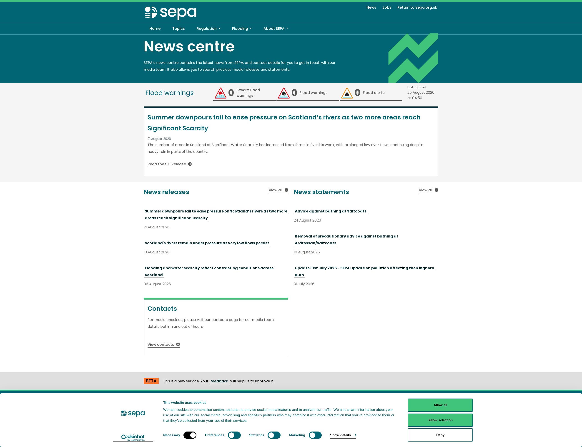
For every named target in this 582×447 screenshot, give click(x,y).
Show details (340, 435)
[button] (208, 28)
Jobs (386, 7)
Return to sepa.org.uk (417, 7)
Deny (440, 435)
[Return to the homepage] (171, 13)
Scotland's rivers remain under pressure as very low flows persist (207, 243)
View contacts (161, 344)
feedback (219, 381)
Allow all (440, 405)
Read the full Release (167, 164)
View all (276, 190)
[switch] (234, 435)
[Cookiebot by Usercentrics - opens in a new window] (133, 438)
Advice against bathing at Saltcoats (330, 211)
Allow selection (440, 420)
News (371, 7)
